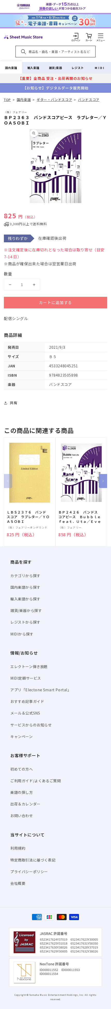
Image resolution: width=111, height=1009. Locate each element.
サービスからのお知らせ (31, 724)
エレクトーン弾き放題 (29, 666)
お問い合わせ (21, 815)
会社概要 (17, 883)
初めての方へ (21, 769)
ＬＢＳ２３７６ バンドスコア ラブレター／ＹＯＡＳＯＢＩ (28, 517)
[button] (100, 35)
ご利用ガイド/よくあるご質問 (35, 780)
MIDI (100, 68)
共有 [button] (13, 402)
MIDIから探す (22, 634)
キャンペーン (21, 736)
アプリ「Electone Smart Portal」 (40, 689)
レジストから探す (25, 622)
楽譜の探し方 (21, 792)
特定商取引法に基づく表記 (33, 860)
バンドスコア (88, 99)
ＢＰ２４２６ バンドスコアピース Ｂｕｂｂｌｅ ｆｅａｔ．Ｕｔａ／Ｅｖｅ (81, 517)
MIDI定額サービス (25, 678)
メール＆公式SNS (25, 713)
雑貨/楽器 (55, 68)
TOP (7, 99)
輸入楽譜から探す (25, 598)
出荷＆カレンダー (25, 803)
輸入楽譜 (33, 68)
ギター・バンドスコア (54, 99)
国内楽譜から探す (25, 587)
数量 (8, 273)
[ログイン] (75, 35)
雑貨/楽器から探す (26, 610)
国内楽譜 (11, 68)
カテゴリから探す (25, 575)
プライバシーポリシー (29, 871)
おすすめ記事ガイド (27, 701)
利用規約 (17, 848)
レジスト (78, 68)
